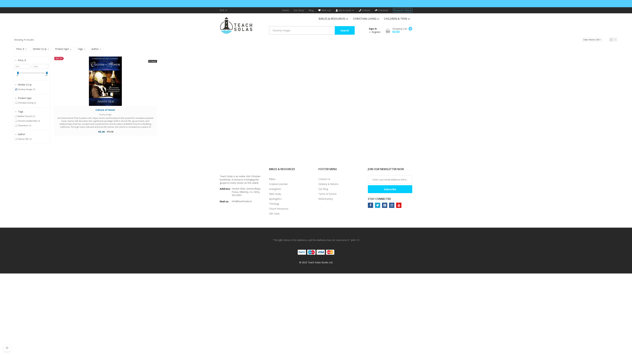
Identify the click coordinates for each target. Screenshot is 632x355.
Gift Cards (274, 213)
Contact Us (324, 179)
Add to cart (105, 84)
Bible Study (275, 193)
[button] (611, 39)
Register (376, 32)
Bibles (272, 179)
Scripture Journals (278, 184)
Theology (274, 203)
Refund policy (325, 198)
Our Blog (323, 188)
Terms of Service (327, 193)
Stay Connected (379, 199)
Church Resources (278, 208)
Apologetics (275, 198)
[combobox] (312, 30)
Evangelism (275, 188)
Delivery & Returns (328, 184)
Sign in (373, 28)
